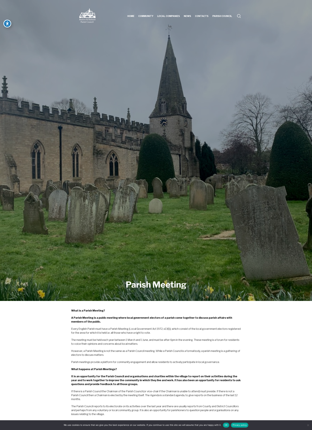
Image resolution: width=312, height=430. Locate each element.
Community (145, 16)
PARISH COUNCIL (222, 16)
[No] (308, 425)
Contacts (201, 16)
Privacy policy (240, 425)
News (187, 16)
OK (226, 425)
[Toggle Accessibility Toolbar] (7, 24)
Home (130, 16)
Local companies (168, 16)
